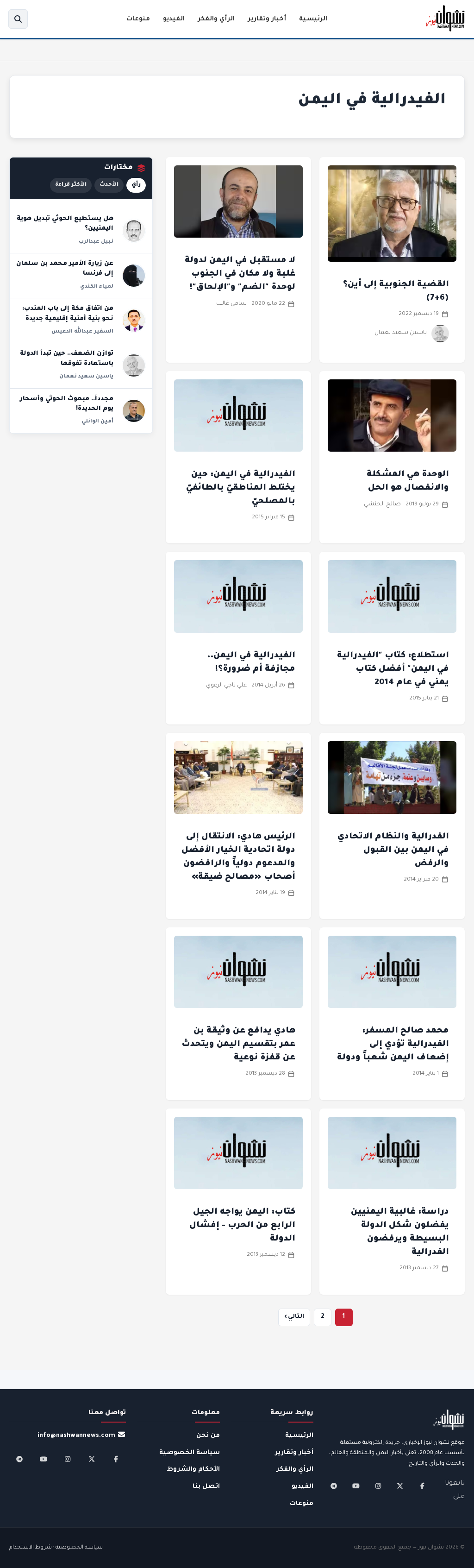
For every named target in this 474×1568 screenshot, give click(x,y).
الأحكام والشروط (193, 1469)
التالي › (294, 1317)
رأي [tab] (136, 185)
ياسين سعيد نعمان (400, 333)
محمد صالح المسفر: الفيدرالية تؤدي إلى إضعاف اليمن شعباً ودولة (393, 1044)
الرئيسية (313, 19)
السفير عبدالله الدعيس (82, 331)
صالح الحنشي (382, 504)
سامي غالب (231, 304)
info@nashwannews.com (76, 1435)
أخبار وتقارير (267, 19)
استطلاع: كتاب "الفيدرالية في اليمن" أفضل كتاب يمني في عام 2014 (393, 669)
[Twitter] (400, 1486)
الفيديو (174, 19)
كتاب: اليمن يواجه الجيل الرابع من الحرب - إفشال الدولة (242, 1226)
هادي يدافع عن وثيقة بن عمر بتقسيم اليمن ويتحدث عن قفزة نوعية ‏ (238, 1044)
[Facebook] (422, 1486)
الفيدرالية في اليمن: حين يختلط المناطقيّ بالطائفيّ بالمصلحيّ (240, 488)
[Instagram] (378, 1486)
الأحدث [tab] (109, 185)
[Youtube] (356, 1486)
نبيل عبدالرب (96, 242)
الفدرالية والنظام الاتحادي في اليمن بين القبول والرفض (393, 850)
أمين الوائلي (97, 421)
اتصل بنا (206, 1486)
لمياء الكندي (96, 287)
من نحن (208, 1435)
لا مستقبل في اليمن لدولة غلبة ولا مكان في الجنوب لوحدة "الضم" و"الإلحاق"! (240, 274)
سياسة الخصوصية (189, 1452)
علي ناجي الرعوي (226, 685)
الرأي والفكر (216, 19)
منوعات (138, 19)
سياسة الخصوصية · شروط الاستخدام (56, 1548)
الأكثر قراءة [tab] (71, 185)
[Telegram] (334, 1486)
